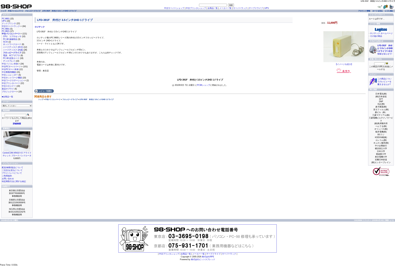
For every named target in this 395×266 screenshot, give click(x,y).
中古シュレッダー (10, 75)
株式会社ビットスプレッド (203, 259)
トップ (40, 99)
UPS (267, 8)
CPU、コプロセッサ (12, 36)
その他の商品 (376, 36)
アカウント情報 (364, 11)
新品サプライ (8, 89)
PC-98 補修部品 (10, 39)
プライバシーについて (12, 173)
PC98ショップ (203, 85)
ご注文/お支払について (12, 170)
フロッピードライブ (70, 99)
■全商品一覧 (7, 97)
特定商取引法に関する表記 (14, 181)
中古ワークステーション (13, 80)
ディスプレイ (9, 61)
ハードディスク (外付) (13, 47)
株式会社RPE (208, 256)
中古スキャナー (9, 86)
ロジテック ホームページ (381, 33)
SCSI (5, 42)
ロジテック (40, 27)
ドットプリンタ (9, 23)
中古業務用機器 (9, 72)
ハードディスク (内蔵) (13, 50)
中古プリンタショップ (196, 8)
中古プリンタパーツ (11, 83)
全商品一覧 (213, 8)
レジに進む (389, 11)
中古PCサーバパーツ (11, 66)
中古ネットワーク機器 (12, 78)
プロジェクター (9, 91)
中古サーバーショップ (174, 8)
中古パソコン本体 (10, 64)
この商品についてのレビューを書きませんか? (384, 81)
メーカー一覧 (225, 8)
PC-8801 (6, 18)
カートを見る (377, 11)
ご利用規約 (7, 176)
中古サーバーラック (11, 26)
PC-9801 (6, 29)
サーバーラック (240, 8)
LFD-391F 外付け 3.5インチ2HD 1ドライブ (96, 99)
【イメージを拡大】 (344, 64)
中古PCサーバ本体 (10, 69)
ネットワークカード (12, 44)
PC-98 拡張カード (11, 58)
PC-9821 (6, 31)
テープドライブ (256, 8)
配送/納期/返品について (12, 167)
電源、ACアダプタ (11, 55)
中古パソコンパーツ (52, 99)
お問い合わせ (8, 178)
